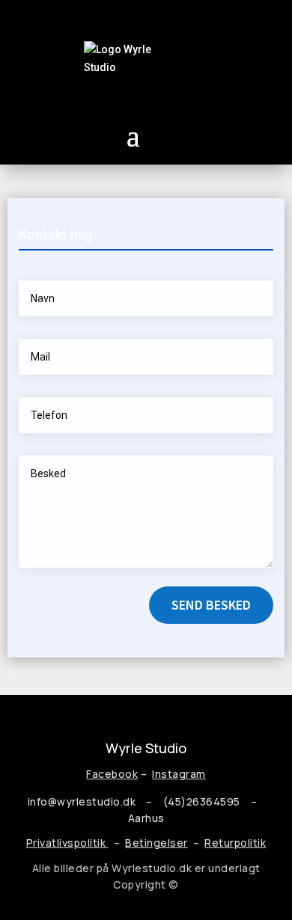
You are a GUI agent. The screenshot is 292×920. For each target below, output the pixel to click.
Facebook (112, 774)
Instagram (179, 774)
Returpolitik (235, 842)
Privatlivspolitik (67, 842)
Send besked (211, 604)
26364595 (216, 801)
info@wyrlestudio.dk (82, 801)
